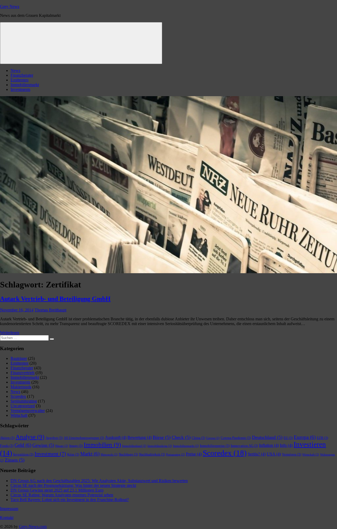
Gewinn (43, 445)
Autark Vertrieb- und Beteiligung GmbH (55, 298)
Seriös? (257, 454)
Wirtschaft (19, 415)
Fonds (6, 446)
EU (288, 438)
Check (181, 437)
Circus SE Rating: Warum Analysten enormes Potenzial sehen (62, 495)
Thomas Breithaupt (50, 310)
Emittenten (19, 80)
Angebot (54, 438)
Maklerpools (21, 387)
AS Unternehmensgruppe (84, 438)
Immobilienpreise (215, 446)
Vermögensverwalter (28, 410)
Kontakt (6, 517)
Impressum (9, 508)
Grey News (9, 6)
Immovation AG (244, 446)
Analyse (30, 437)
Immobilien (102, 445)
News (15, 70)
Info (286, 445)
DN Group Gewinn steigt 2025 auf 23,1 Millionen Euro (57, 490)
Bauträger (19, 358)
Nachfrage (128, 454)
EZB (322, 438)
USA (274, 454)
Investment (50, 454)
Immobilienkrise (159, 445)
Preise (194, 454)
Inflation (269, 445)
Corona (213, 438)
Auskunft (115, 437)
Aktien (7, 438)
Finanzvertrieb (22, 372)
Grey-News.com (33, 526)
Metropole (109, 454)
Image (76, 446)
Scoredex (18, 396)
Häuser (61, 445)
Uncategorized (23, 406)
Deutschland (267, 437)
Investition (23, 454)
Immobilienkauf (134, 445)
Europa (305, 437)
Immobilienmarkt (25, 84)
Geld (22, 445)
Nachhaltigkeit (152, 454)
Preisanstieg (175, 454)
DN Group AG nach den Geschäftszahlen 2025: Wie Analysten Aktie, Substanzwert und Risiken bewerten (99, 480)
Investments (20, 89)
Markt (90, 454)
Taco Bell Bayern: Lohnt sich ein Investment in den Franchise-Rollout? (70, 499)
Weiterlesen (9, 332)
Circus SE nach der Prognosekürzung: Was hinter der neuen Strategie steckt (73, 485)
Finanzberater (22, 75)
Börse (162, 437)
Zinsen (14, 460)
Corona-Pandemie (236, 438)
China (198, 438)
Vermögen (291, 454)
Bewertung (139, 437)
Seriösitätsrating (24, 401)
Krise (73, 454)
